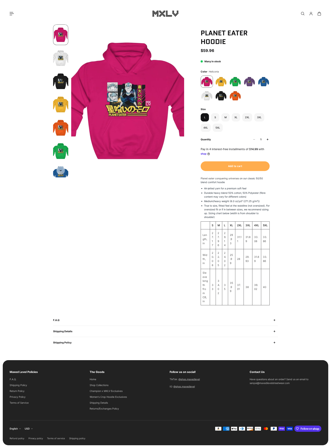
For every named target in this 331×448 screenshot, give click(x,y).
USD (27, 428)
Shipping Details (62, 331)
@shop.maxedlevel (189, 379)
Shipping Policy (62, 342)
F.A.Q (56, 320)
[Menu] (12, 13)
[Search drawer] (303, 13)
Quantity (206, 139)
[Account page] (311, 13)
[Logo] (165, 14)
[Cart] (319, 13)
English (14, 428)
